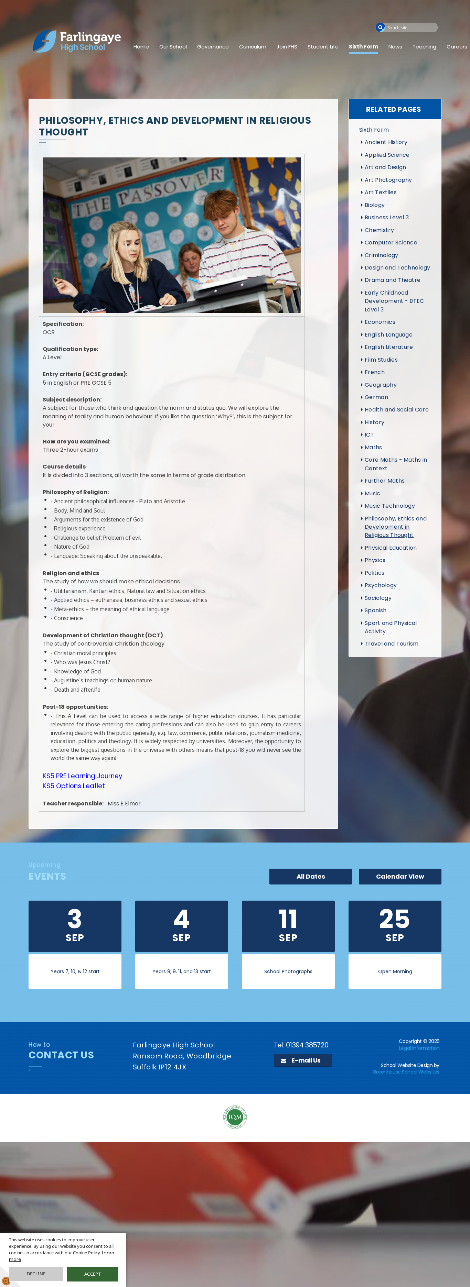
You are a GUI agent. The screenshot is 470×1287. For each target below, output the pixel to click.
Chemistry (379, 230)
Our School (173, 46)
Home (141, 46)
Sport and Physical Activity (391, 627)
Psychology (381, 585)
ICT (369, 435)
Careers (457, 46)
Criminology (381, 255)
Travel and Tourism (392, 644)
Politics (375, 573)
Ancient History (386, 142)
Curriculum (252, 46)
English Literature (389, 347)
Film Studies (381, 360)
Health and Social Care (397, 410)
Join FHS (287, 46)
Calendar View (400, 876)
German (376, 397)
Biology (375, 205)
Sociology (378, 598)
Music (373, 493)
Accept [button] (92, 1274)
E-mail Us (305, 1060)
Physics (375, 560)
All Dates (311, 876)
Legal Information (419, 1048)
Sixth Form (363, 46)
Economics (380, 322)
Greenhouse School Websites (406, 1071)
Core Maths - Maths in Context (396, 464)
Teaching (424, 46)
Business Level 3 (387, 217)
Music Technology (390, 506)
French (375, 372)
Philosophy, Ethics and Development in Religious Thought (396, 527)
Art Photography (388, 180)
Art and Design (385, 167)
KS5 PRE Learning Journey (82, 776)
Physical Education (391, 548)
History (374, 422)
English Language (389, 335)
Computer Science (391, 242)
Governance (213, 46)
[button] (380, 27)
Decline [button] (36, 1273)
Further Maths (385, 481)
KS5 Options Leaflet (75, 786)
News (395, 46)
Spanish (375, 610)
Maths (373, 447)
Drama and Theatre (392, 280)
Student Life (323, 46)
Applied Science (387, 155)
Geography (381, 385)
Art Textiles (381, 192)
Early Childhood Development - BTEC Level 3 (394, 301)
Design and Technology (397, 268)
